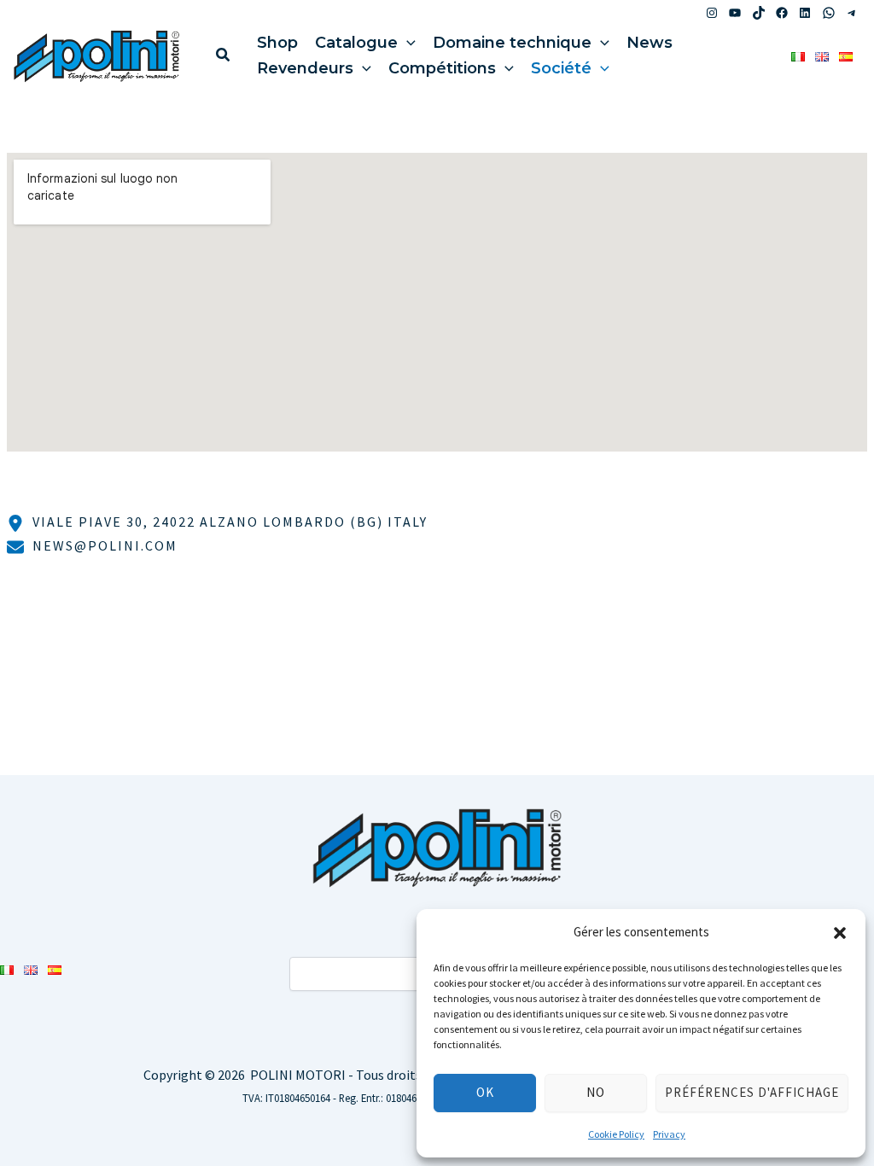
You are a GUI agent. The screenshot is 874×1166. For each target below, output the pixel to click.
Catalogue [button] (356, 42)
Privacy (669, 1134)
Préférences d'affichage (752, 1092)
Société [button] (561, 68)
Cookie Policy (616, 1134)
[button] (839, 933)
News (649, 42)
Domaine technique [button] (512, 42)
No (595, 1092)
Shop (277, 42)
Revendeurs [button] (305, 68)
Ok (485, 1092)
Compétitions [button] (442, 68)
